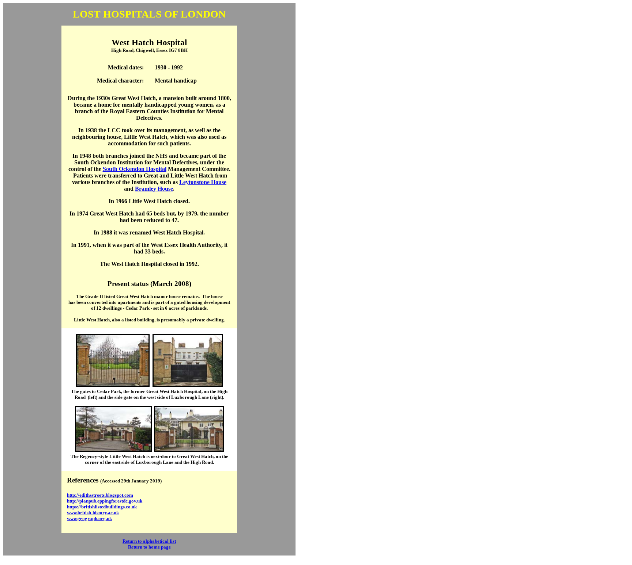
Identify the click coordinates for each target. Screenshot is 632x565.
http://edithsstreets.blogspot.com (100, 495)
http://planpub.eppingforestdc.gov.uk (104, 501)
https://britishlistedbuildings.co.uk (102, 506)
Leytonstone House (202, 182)
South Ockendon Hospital (134, 169)
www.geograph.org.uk (89, 518)
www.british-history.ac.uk (93, 512)
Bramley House (154, 189)
